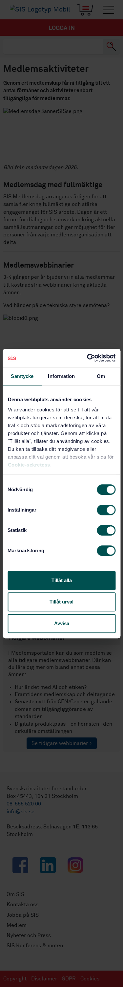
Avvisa (61, 623)
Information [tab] (61, 376)
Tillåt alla (61, 580)
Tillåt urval (61, 601)
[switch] (106, 510)
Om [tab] (101, 376)
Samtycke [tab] (22, 376)
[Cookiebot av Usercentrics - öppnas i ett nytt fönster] (87, 358)
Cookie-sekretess (29, 465)
